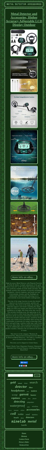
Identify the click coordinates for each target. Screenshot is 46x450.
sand (28, 414)
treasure (16, 410)
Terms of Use (24, 445)
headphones (18, 390)
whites (22, 410)
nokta (21, 414)
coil (13, 414)
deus (22, 418)
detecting (19, 401)
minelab (18, 421)
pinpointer (30, 402)
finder (35, 398)
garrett (24, 394)
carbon (24, 398)
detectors (30, 417)
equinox (15, 398)
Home (24, 433)
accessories (33, 409)
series (28, 407)
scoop (14, 394)
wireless (35, 406)
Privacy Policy (24, 442)
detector (21, 387)
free (29, 398)
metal (32, 421)
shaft (28, 391)
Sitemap (24, 436)
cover (10, 410)
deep (25, 383)
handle (24, 425)
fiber (31, 387)
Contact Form (24, 439)
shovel (20, 383)
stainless (35, 415)
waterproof (17, 405)
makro (34, 391)
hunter (33, 395)
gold (13, 382)
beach (16, 417)
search (34, 382)
